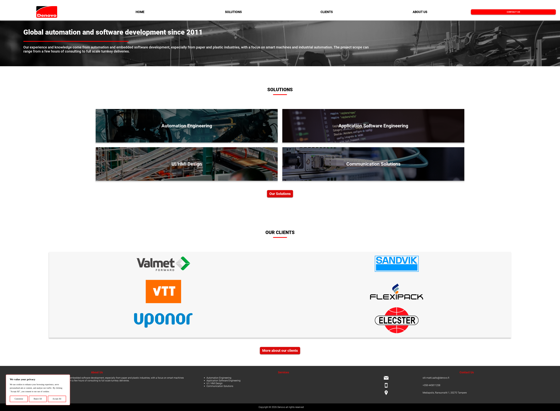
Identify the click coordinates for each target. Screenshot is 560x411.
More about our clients (280, 351)
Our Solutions (280, 194)
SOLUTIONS (233, 12)
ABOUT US (420, 12)
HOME (140, 12)
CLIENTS (327, 12)
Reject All (38, 399)
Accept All (56, 399)
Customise (19, 399)
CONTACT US (513, 12)
